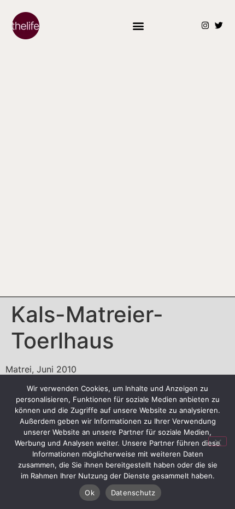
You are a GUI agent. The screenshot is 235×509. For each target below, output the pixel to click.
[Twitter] (219, 25)
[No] (217, 441)
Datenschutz (133, 492)
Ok (90, 492)
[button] (138, 25)
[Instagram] (205, 25)
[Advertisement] (117, 173)
